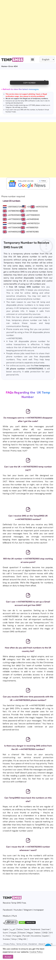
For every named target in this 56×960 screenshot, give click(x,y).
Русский (26, 936)
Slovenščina (36, 936)
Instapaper (39, 909)
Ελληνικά (22, 932)
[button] (32, 59)
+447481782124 (33, 223)
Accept (8, 956)
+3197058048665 (14, 223)
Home (4, 66)
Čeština (20, 929)
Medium (7, 916)
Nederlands (35, 929)
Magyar (30, 932)
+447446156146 (32, 219)
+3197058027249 (14, 206)
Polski (8, 936)
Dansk (26, 929)
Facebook (7, 909)
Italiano (38, 932)
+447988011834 (13, 211)
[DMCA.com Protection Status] (27, 923)
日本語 (45, 932)
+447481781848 (31, 211)
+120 (29, 206)
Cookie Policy (36, 952)
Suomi (5, 932)
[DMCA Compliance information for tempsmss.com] (10, 923)
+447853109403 (14, 215)
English (5, 929)
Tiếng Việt (22, 939)
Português (17, 936)
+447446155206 (14, 231)
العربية (12, 929)
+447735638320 (33, 215)
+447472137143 (41, 206)
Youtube (18, 909)
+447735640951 (14, 227)
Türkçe (14, 939)
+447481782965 (32, 231)
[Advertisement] (28, 27)
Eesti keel (45, 929)
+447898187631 (32, 227)
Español (45, 936)
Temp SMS (16, 902)
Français (13, 932)
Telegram (9, 107)
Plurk (14, 916)
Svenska (6, 939)
